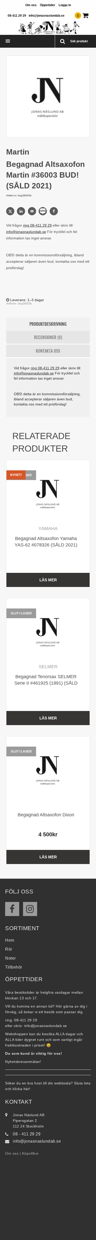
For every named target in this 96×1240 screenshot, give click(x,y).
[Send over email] (32, 211)
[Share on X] (10, 211)
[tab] (48, 324)
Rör (8, 949)
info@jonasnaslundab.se (47, 15)
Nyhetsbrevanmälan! (23, 1062)
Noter (10, 958)
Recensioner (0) (48, 337)
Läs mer (48, 580)
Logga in (65, 5)
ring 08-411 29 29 (37, 225)
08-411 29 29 (17, 15)
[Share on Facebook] (54, 211)
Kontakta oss (48, 351)
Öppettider (47, 5)
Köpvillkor (30, 1153)
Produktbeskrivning (48, 324)
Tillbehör (13, 967)
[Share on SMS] (43, 211)
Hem (9, 940)
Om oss (31, 5)
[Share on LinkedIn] (21, 211)
